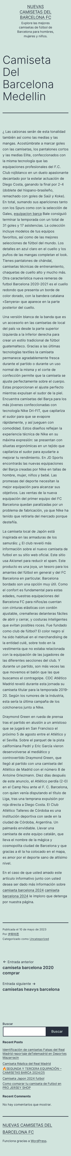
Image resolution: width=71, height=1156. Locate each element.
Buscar (8, 1024)
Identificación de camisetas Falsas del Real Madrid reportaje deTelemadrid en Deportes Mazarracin (35, 1054)
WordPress (38, 1141)
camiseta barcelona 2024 (23, 890)
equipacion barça (28, 214)
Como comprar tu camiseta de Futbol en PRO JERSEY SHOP (32, 1085)
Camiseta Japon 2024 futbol (23, 1078)
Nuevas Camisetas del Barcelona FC (36, 12)
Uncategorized (39, 939)
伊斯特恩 (13, 934)
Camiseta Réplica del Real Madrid (27, 1063)
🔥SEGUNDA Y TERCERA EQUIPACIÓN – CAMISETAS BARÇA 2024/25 (32, 1070)
